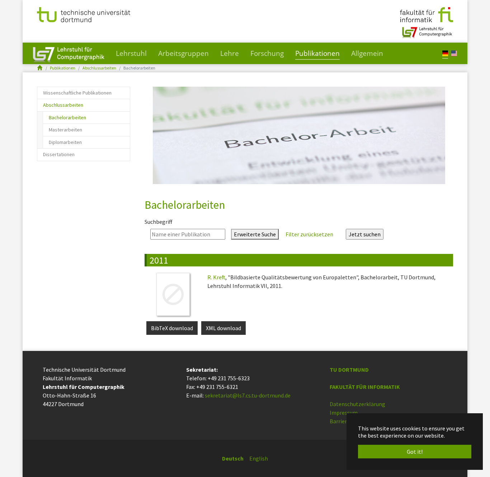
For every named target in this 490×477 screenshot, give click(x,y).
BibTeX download (172, 328)
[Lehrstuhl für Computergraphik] (426, 29)
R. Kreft (216, 277)
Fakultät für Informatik (365, 386)
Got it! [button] (415, 451)
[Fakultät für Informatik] (426, 14)
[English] (454, 53)
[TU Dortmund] (83, 14)
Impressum (344, 412)
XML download (223, 328)
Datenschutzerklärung (357, 404)
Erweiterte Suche (255, 234)
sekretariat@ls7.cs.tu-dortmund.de (248, 395)
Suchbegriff (158, 221)
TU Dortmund (349, 369)
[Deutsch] (445, 53)
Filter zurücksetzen (309, 234)
